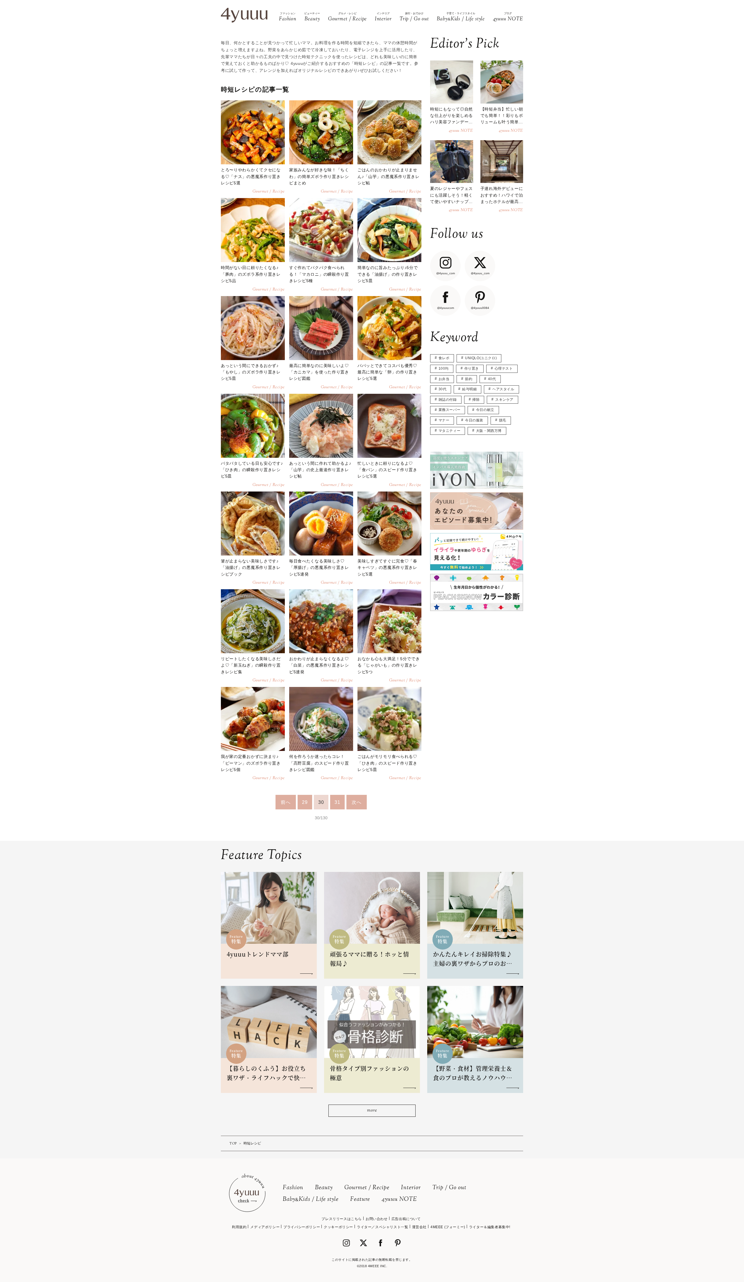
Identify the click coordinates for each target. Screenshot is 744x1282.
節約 (468, 379)
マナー (444, 420)
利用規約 (239, 1227)
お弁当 (444, 379)
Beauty (324, 1188)
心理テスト (504, 368)
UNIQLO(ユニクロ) (481, 358)
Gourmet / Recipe (366, 1188)
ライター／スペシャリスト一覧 (382, 1227)
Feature (360, 1199)
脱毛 (502, 420)
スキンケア (504, 400)
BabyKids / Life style (311, 1199)
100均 (444, 368)
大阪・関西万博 (489, 431)
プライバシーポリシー (301, 1227)
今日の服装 (474, 420)
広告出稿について (406, 1219)
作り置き (471, 368)
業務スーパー (450, 410)
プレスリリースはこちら (341, 1219)
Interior (411, 1188)
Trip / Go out (449, 1188)
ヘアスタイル (503, 389)
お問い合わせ (377, 1219)
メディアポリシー (265, 1227)
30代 (443, 389)
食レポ (444, 358)
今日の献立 (485, 410)
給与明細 (469, 389)
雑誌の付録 (448, 400)
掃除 (476, 400)
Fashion (293, 1188)
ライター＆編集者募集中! (489, 1227)
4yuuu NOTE (399, 1199)
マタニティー (450, 431)
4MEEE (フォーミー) (447, 1227)
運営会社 (419, 1227)
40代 (492, 379)
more (372, 1110)
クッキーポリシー (338, 1227)
